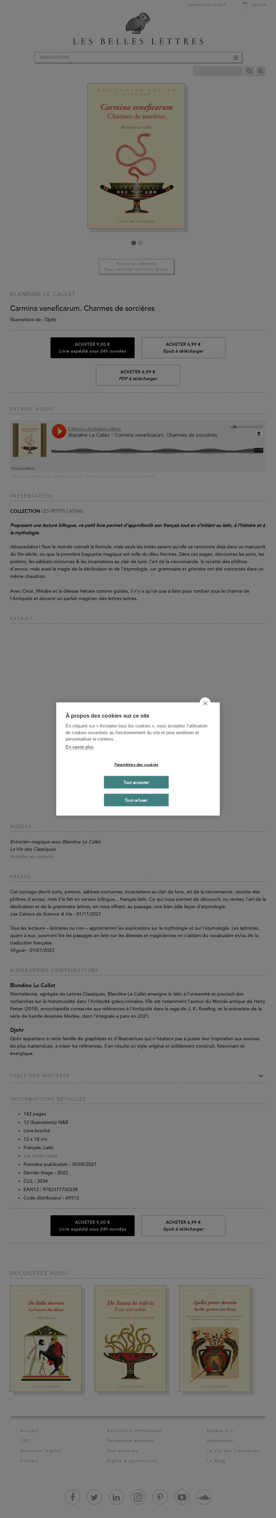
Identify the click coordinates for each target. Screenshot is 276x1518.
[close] (205, 703)
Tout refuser (136, 800)
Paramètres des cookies (136, 764)
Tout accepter (136, 782)
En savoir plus (80, 746)
